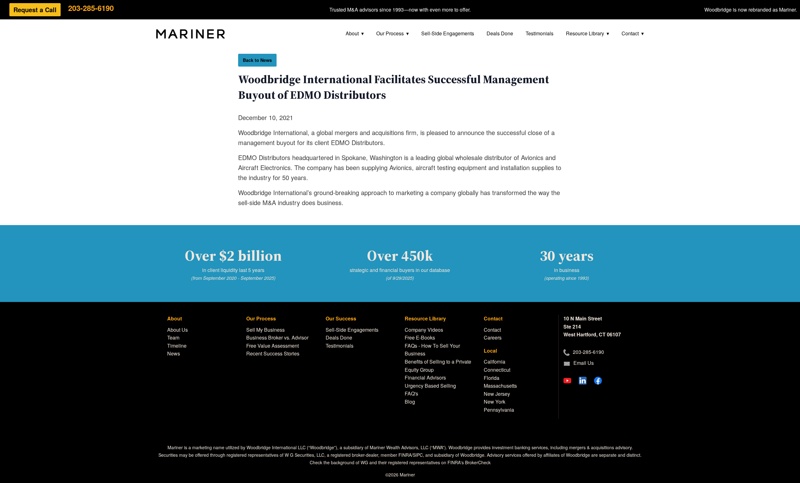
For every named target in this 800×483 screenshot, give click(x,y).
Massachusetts (500, 385)
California (494, 361)
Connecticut (497, 369)
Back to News (257, 60)
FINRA (405, 455)
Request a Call (35, 9)
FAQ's (411, 393)
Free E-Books (420, 337)
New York (494, 401)
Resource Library (585, 33)
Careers (493, 337)
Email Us (583, 362)
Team (173, 337)
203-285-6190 (91, 8)
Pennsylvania (499, 409)
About (352, 33)
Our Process (390, 33)
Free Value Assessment (272, 345)
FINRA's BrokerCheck (469, 462)
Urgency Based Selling (430, 385)
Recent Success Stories (272, 353)
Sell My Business (265, 329)
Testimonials (539, 33)
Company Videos (424, 329)
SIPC (418, 455)
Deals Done (500, 33)
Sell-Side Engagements (447, 33)
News (173, 353)
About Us (177, 329)
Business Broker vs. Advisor (277, 337)
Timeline (177, 345)
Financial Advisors (425, 377)
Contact (630, 33)
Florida (491, 377)
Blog (410, 401)
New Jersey (497, 393)
